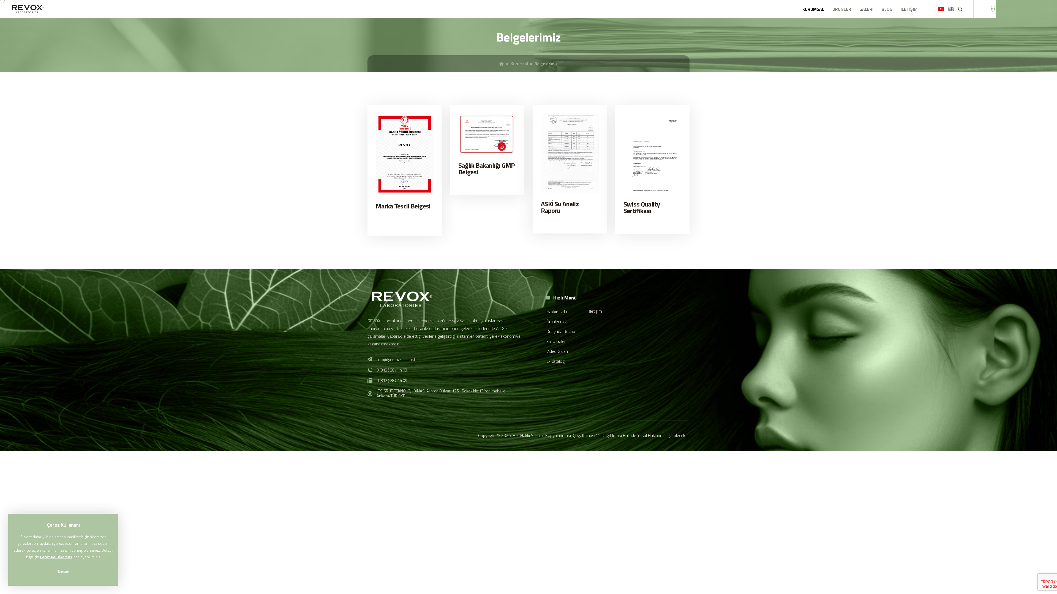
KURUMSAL (813, 9)
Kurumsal (519, 64)
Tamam (63, 571)
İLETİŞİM (909, 9)
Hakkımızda (556, 311)
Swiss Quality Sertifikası (641, 207)
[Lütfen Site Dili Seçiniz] (941, 9)
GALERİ (866, 9)
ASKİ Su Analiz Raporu (560, 207)
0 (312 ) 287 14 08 (392, 370)
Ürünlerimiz (556, 321)
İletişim (595, 311)
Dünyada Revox (560, 331)
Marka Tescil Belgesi (403, 206)
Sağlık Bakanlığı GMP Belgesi (486, 168)
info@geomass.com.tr (397, 359)
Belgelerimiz (546, 64)
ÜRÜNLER (841, 9)
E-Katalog (555, 361)
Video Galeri (557, 351)
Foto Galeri (556, 341)
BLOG (887, 9)
